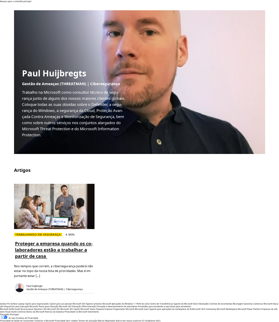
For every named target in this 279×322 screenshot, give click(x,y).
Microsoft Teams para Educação (43, 306)
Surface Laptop (17, 303)
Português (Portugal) (9, 314)
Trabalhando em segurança (38, 234)
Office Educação (88, 306)
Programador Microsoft (123, 309)
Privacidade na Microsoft (76, 311)
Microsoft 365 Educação (70, 306)
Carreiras (21, 311)
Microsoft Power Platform (249, 309)
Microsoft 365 (79, 303)
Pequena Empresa (104, 309)
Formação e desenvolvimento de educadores (117, 306)
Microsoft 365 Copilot (70, 309)
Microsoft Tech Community (204, 309)
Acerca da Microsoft (35, 311)
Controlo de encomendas (221, 303)
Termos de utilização (87, 320)
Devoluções (204, 303)
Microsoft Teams (87, 309)
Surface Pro (5, 303)
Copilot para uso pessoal (60, 303)
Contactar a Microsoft (44, 320)
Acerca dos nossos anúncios (128, 320)
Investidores (93, 311)
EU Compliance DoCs (151, 320)
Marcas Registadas (106, 320)
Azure (30, 309)
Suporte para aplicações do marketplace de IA (171, 309)
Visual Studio (11, 311)
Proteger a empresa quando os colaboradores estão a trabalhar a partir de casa (54, 249)
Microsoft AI (5, 309)
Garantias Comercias (253, 303)
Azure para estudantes (180, 306)
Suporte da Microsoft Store (186, 303)
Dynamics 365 (40, 309)
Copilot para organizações (37, 303)
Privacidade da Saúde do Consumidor (17, 320)
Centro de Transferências (161, 303)
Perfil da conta (143, 303)
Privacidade (60, 320)
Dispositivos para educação (16, 306)
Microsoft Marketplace (227, 309)
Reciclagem (238, 303)
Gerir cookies (72, 320)
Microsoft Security (19, 309)
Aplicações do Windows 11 (124, 303)
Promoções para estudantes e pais (154, 306)
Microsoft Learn (142, 309)
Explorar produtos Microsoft (98, 303)
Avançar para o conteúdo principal (15, 1)
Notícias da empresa (54, 311)
